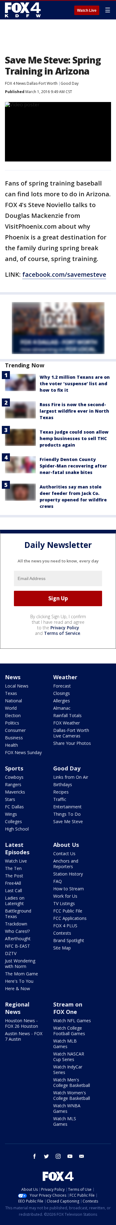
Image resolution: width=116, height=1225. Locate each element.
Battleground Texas (18, 913)
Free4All (13, 883)
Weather (65, 677)
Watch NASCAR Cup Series (68, 1056)
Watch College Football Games (69, 1030)
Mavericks (15, 792)
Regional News (17, 1008)
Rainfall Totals (67, 715)
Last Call (13, 890)
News (12, 677)
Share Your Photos (72, 743)
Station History (68, 874)
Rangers (13, 784)
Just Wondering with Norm (20, 963)
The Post (14, 876)
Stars (10, 799)
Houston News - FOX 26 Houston (21, 1023)
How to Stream (68, 889)
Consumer (15, 730)
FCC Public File (67, 911)
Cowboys (14, 777)
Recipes (61, 792)
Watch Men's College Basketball (71, 1082)
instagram (58, 1156)
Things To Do (67, 814)
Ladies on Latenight (14, 900)
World (11, 708)
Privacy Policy (64, 628)
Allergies (61, 701)
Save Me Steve (68, 821)
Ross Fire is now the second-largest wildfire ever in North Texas (74, 411)
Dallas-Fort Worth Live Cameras (71, 733)
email (82, 1156)
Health (11, 745)
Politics (12, 723)
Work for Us (65, 896)
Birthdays (62, 784)
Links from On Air (70, 777)
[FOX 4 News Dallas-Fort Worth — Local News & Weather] (23, 9)
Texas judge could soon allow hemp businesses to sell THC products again (74, 438)
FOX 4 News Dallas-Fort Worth (31, 83)
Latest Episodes (17, 848)
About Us (66, 844)
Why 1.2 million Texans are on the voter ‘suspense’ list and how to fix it (75, 383)
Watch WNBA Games (66, 1108)
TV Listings (64, 903)
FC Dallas (14, 807)
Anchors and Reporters (65, 863)
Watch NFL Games (72, 1020)
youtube (70, 1156)
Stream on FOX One (67, 1008)
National (13, 701)
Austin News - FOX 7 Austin (23, 1036)
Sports (14, 768)
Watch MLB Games (65, 1043)
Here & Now (17, 988)
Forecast (62, 686)
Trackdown (16, 924)
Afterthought (18, 938)
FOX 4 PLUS (65, 926)
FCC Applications (70, 918)
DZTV (10, 953)
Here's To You (19, 981)
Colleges (13, 821)
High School (17, 829)
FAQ (57, 881)
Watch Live (87, 10)
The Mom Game (21, 974)
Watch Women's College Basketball (71, 1095)
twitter (46, 1156)
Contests (62, 933)
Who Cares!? (17, 931)
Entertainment (67, 807)
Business (14, 738)
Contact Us (64, 853)
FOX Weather (66, 723)
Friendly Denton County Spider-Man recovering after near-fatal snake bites (73, 465)
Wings (11, 814)
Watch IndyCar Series (67, 1069)
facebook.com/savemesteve (64, 274)
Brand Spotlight (68, 940)
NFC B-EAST (17, 946)
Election (13, 715)
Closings (61, 693)
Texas (11, 693)
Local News (16, 686)
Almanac (62, 708)
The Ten (13, 868)
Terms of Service (62, 633)
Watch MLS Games (64, 1121)
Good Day (70, 83)
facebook (35, 1156)
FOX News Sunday (23, 752)
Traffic (59, 799)
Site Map (62, 948)
